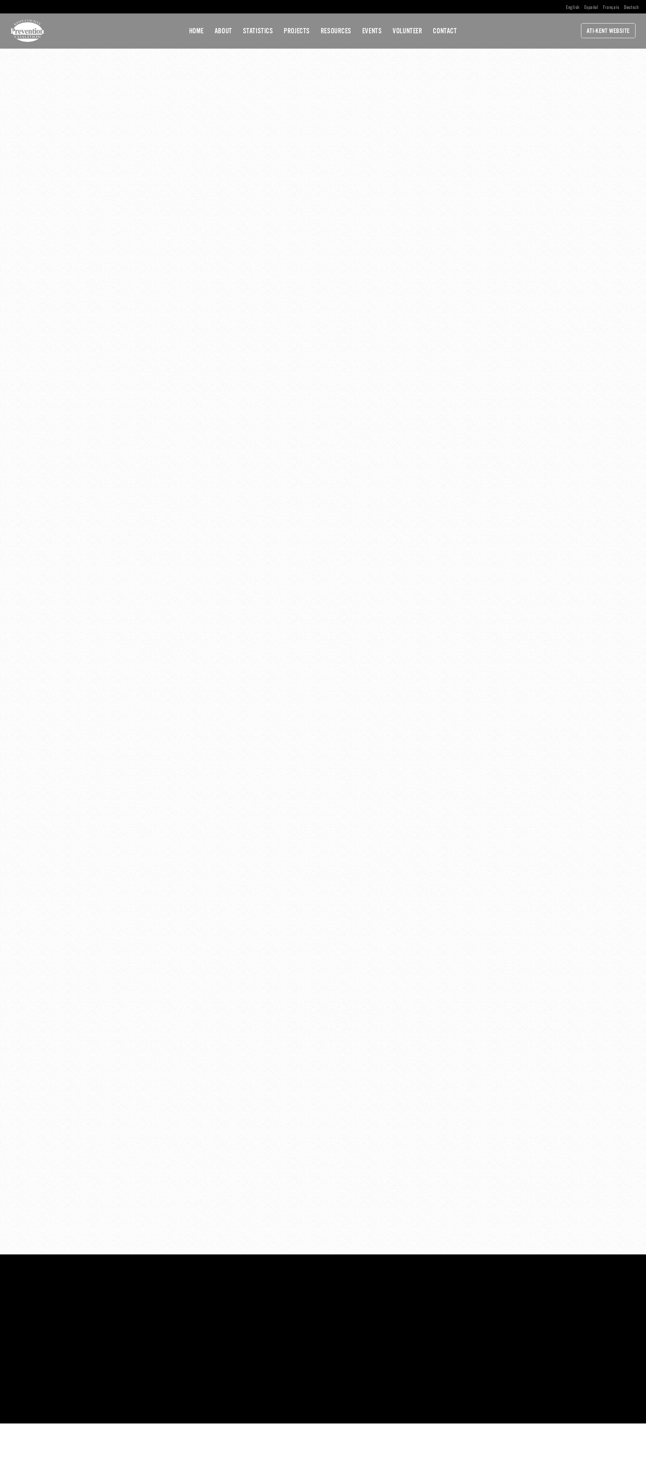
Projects (297, 31)
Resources (336, 31)
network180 (176, 1405)
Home (196, 31)
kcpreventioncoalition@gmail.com (58, 1368)
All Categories (508, 1293)
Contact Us (201, 1335)
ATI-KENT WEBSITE (608, 31)
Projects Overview (361, 1293)
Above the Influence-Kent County (378, 1302)
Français (611, 7)
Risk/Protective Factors (520, 1311)
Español (591, 7)
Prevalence (505, 1302)
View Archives (508, 1330)
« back (173, 137)
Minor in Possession (364, 1311)
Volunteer (407, 31)
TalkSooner (353, 1330)
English (572, 7)
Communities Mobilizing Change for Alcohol (390, 1320)
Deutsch (631, 7)
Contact (445, 31)
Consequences (509, 1320)
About (223, 31)
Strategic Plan (357, 1339)
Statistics (258, 31)
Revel (259, 1405)
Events (372, 31)
